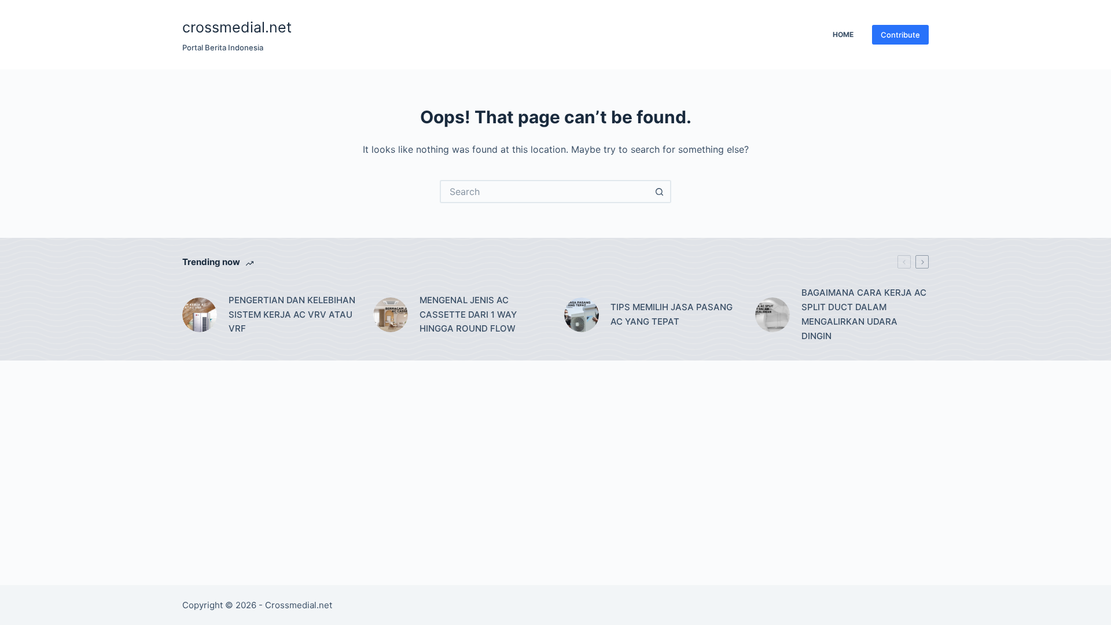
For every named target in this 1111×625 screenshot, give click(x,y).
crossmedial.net (237, 27)
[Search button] (659, 191)
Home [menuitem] (843, 34)
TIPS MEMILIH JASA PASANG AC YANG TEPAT (671, 314)
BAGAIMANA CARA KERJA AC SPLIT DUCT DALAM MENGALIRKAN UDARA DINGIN (863, 314)
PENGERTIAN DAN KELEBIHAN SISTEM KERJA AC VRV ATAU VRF (292, 314)
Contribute (900, 34)
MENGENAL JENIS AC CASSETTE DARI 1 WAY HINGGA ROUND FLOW (468, 314)
